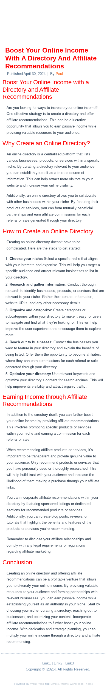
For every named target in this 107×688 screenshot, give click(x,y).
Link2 (58, 663)
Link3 (69, 663)
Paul (59, 74)
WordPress (37, 683)
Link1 (46, 663)
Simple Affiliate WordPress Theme (71, 683)
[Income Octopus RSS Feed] (12, 664)
